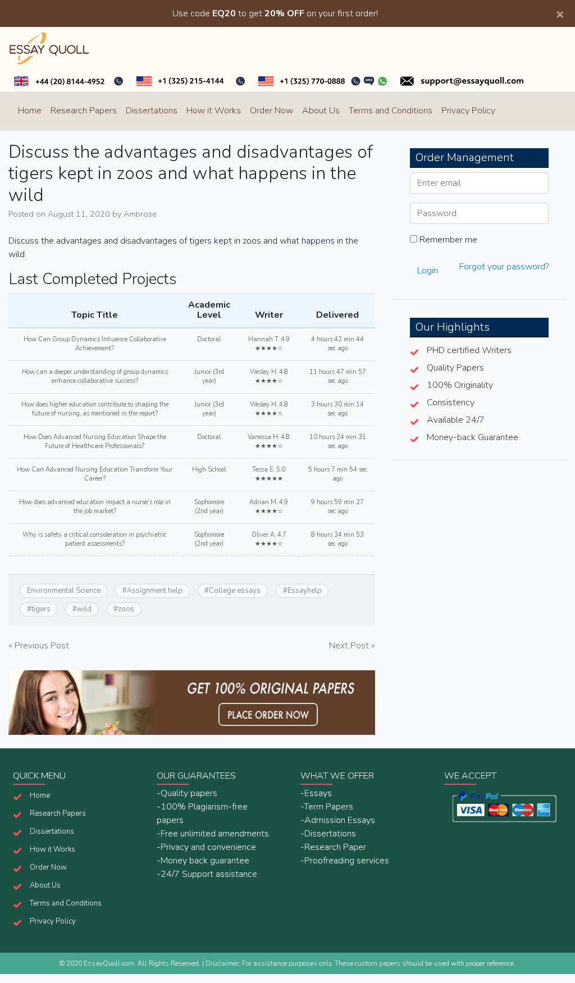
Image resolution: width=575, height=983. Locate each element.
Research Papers (84, 110)
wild (84, 609)
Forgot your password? (504, 266)
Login (427, 270)
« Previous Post (38, 645)
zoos (126, 609)
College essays (235, 591)
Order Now (271, 110)
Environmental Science (64, 591)
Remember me (447, 240)
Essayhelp (305, 591)
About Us (321, 110)
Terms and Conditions (390, 110)
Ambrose (140, 214)
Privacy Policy (468, 110)
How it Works (213, 110)
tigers (41, 609)
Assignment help (154, 591)
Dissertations (151, 110)
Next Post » (352, 645)
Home (30, 110)
